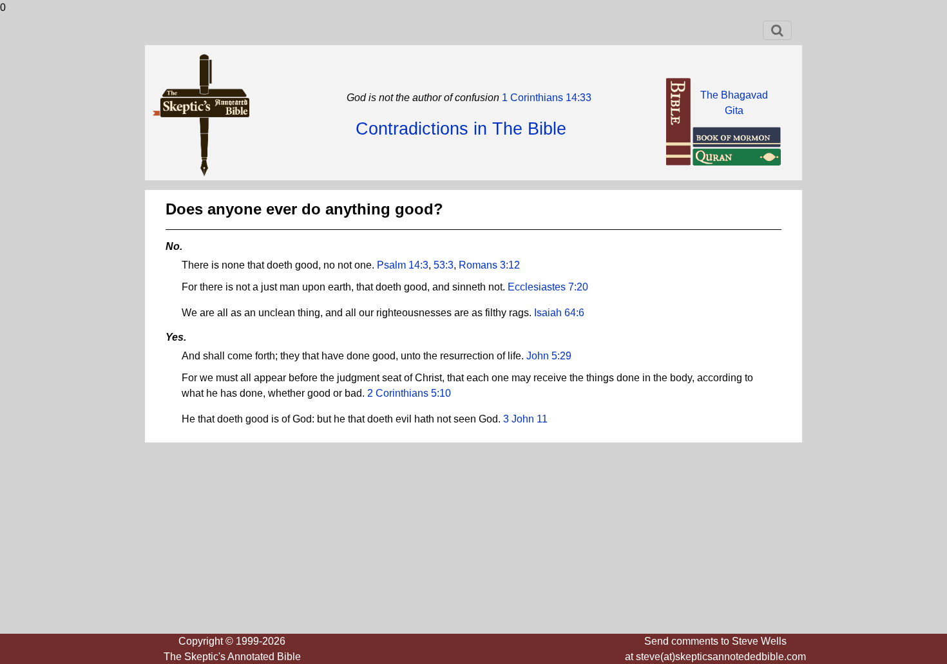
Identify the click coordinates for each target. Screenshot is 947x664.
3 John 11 (525, 418)
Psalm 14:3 (402, 265)
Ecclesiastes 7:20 (548, 286)
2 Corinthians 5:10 (409, 393)
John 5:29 (548, 355)
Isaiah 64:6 (559, 312)
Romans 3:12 (489, 265)
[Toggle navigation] (777, 30)
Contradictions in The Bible (461, 128)
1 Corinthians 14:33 (545, 97)
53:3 (444, 265)
